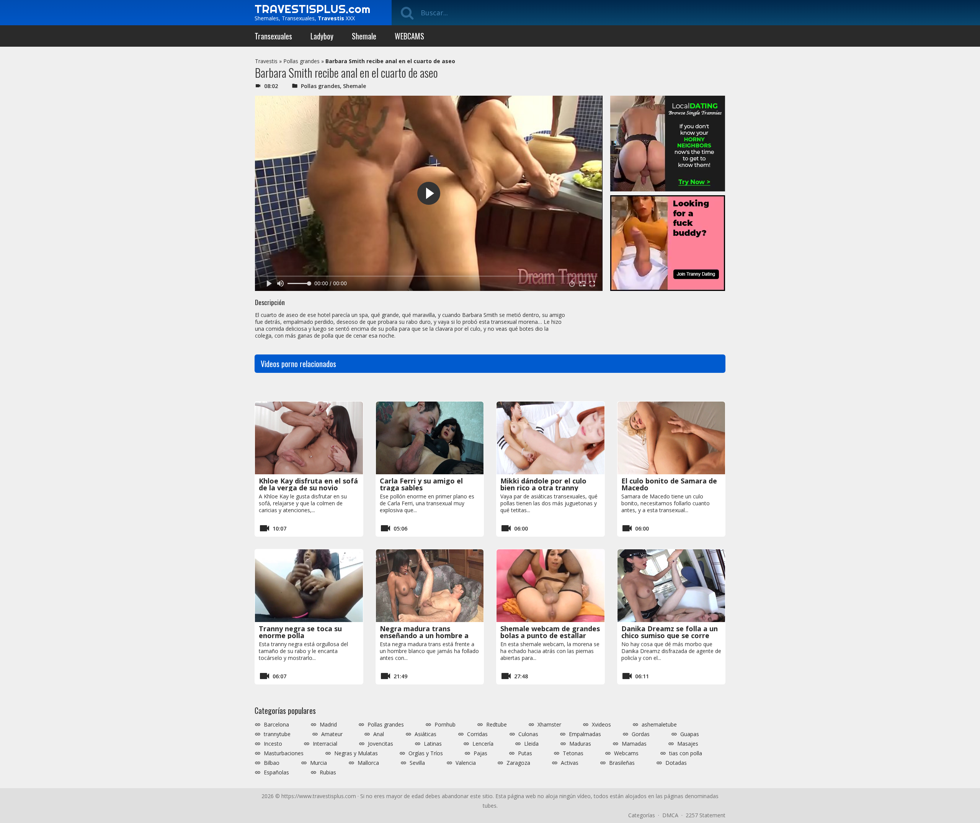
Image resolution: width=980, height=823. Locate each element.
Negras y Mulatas (356, 753)
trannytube (277, 734)
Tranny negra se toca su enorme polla (300, 632)
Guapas (689, 734)
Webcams (626, 753)
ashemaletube (659, 725)
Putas (525, 753)
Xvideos (601, 725)
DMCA (670, 815)
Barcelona (276, 725)
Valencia (466, 763)
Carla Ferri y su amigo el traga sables (421, 484)
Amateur (332, 734)
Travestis (266, 61)
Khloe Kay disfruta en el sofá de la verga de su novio (308, 484)
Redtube (496, 725)
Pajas (480, 753)
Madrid (328, 725)
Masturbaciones (284, 753)
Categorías (641, 815)
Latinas (433, 744)
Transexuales (273, 36)
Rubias (328, 772)
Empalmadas (585, 734)
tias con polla (685, 753)
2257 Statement (705, 815)
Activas (569, 763)
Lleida (531, 744)
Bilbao (271, 763)
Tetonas (573, 753)
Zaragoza (518, 763)
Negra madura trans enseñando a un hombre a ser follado (424, 635)
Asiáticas (425, 734)
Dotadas (676, 763)
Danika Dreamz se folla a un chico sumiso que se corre (669, 632)
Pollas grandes (301, 61)
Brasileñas (622, 763)
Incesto (273, 744)
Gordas (641, 734)
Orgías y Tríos (425, 753)
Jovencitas (380, 744)
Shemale (364, 36)
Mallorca (368, 763)
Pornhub (445, 725)
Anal (378, 734)
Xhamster (549, 725)
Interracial (325, 744)
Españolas (276, 772)
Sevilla (417, 763)
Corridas (477, 734)
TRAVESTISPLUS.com (312, 9)
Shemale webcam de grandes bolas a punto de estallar (550, 632)
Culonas (528, 734)
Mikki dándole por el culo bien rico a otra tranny (543, 484)
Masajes (687, 744)
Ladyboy (321, 36)
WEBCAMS (409, 36)
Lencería (482, 744)
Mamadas (634, 744)
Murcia (318, 763)
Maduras (580, 744)
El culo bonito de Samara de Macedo (669, 484)
